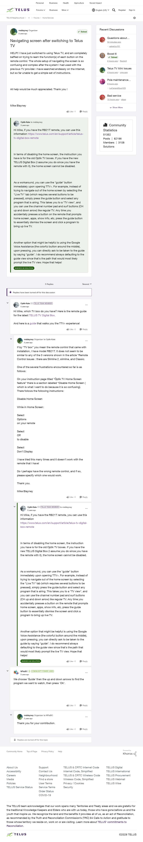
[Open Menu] (134, 18)
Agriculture (79, 3)
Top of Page (32, 751)
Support (43, 767)
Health (66, 3)
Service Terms (47, 787)
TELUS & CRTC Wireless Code (81, 775)
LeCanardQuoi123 (117, 88)
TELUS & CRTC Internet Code (81, 767)
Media (10, 779)
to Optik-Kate (49, 339)
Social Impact (96, 3)
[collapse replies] (7, 303)
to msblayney (36, 122)
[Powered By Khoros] (129, 753)
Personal (40, 3)
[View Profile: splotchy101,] (102, 40)
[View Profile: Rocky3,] (102, 55)
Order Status (46, 791)
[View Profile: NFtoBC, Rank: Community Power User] (16, 673)
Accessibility (14, 771)
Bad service (114, 95)
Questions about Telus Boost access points (118, 38)
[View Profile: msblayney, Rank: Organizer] (13, 31)
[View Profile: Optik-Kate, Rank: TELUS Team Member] (16, 305)
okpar (123, 99)
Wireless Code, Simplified (78, 779)
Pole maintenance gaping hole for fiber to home (119, 80)
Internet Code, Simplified (77, 771)
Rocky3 (123, 61)
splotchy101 (114, 46)
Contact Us (45, 771)
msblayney (23, 30)
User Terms (45, 783)
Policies (11, 783)
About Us (12, 767)
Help (60, 751)
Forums (36, 18)
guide (33, 323)
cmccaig (124, 72)
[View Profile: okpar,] (102, 97)
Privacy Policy (47, 751)
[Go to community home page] (19, 10)
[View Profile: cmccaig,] (102, 70)
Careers (11, 775)
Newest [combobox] (87, 284)
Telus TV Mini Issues (119, 68)
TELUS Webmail (115, 779)
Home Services (48, 18)
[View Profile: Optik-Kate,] (16, 123)
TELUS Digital (114, 767)
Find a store (46, 779)
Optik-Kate (25, 122)
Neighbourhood (48, 775)
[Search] (113, 10)
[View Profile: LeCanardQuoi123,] (102, 81)
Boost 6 (112, 53)
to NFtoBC (48, 715)
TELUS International (118, 771)
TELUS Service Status (20, 787)
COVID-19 (45, 795)
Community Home (14, 751)
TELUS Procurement (118, 775)
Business (53, 3)
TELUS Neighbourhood (15, 18)
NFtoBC (24, 671)
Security (68, 787)
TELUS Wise (113, 783)
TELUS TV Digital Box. (42, 315)
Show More (118, 107)
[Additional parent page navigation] (29, 18)
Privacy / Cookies (73, 783)
